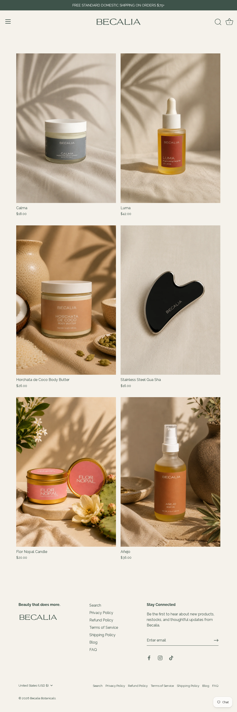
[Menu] (8, 21)
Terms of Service (103, 627)
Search (95, 605)
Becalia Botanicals (43, 698)
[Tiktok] (171, 657)
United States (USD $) (34, 685)
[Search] (218, 22)
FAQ (93, 650)
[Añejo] (170, 472)
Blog (93, 642)
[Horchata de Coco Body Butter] (66, 300)
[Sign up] (216, 640)
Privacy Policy (101, 613)
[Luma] (170, 128)
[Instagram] (160, 657)
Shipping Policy (102, 635)
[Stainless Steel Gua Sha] (170, 300)
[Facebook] (149, 657)
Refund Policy (101, 620)
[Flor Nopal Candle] (66, 472)
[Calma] (66, 128)
